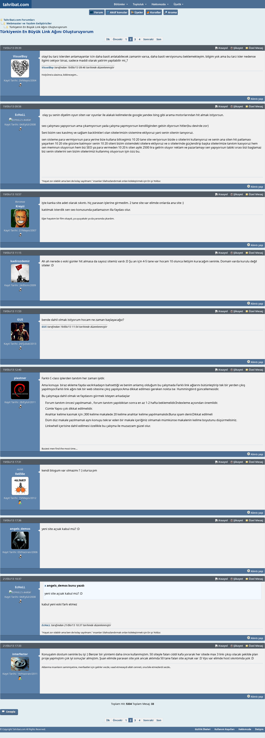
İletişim (259, 729)
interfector (20, 654)
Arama (172, 12)
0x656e (20, 474)
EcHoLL (20, 115)
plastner (20, 378)
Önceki (117, 39)
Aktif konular (118, 12)
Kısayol (223, 48)
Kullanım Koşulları (225, 729)
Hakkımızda (244, 729)
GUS (20, 320)
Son (158, 39)
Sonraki (148, 39)
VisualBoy (20, 56)
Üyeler (138, 12)
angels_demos (20, 529)
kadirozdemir (20, 261)
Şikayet (238, 48)
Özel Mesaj (256, 48)
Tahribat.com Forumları (19, 19)
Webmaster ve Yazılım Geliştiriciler (29, 23)
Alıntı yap (256, 99)
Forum (99, 12)
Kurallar (155, 12)
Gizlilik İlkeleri (203, 729)
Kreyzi (20, 206)
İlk (108, 39)
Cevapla (10, 711)
